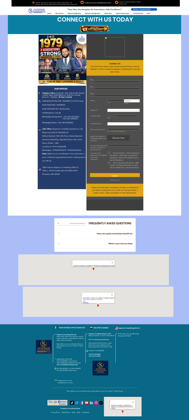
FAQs (73, 412)
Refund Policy (66, 412)
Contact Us (85, 412)
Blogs (78, 412)
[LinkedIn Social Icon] (91, 403)
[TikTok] (72, 403)
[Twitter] (77, 403)
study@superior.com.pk (65, 382)
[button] (59, 13)
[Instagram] (96, 403)
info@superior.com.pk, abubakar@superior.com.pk (98, 2)
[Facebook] (82, 403)
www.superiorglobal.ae (101, 339)
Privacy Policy (55, 412)
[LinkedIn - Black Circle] (101, 403)
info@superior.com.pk (51, 113)
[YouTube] (86, 403)
